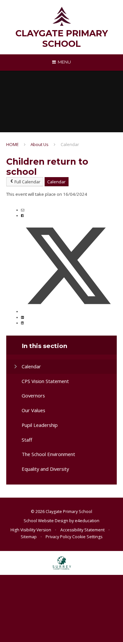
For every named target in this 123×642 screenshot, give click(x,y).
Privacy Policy (58, 537)
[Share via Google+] (22, 317)
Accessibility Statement (82, 530)
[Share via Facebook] (22, 215)
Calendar (70, 144)
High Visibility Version (30, 530)
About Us (40, 144)
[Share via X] (68, 311)
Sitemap (29, 537)
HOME (12, 144)
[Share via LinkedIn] (22, 323)
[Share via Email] (22, 210)
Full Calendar (27, 182)
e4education (87, 520)
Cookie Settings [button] (87, 537)
